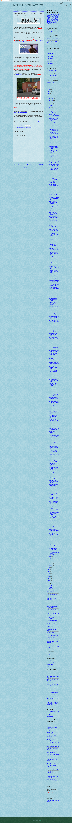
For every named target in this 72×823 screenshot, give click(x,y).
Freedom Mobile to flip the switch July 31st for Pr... (53, 371)
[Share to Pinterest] (29, 125)
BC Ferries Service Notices (52, 620)
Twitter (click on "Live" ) (51, 82)
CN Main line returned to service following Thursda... (53, 359)
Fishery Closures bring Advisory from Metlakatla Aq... (54, 126)
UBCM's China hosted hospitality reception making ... (53, 367)
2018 (49, 567)
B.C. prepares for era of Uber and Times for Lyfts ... (54, 526)
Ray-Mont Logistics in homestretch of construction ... (53, 295)
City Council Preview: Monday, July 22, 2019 (53, 338)
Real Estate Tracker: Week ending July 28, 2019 (54, 179)
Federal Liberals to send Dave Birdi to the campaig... (53, 238)
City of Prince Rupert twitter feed (53, 613)
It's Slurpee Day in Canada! (54, 488)
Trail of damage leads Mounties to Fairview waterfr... (53, 151)
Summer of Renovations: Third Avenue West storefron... (53, 541)
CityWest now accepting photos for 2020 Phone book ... (53, 494)
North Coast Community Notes (52, 692)
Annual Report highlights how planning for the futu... (53, 498)
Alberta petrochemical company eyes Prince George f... (53, 223)
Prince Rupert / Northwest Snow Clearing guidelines (52, 44)
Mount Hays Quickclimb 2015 (52, 738)
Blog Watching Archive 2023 (52, 75)
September (51, 103)
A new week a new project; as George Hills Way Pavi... (54, 436)
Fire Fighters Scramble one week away (54, 472)
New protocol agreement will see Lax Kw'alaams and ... (53, 327)
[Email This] (25, 125)
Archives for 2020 (50, 58)
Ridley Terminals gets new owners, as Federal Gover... (53, 485)
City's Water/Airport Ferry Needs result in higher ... (53, 217)
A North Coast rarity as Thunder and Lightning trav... (53, 311)
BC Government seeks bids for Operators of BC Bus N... (54, 455)
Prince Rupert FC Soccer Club (52, 769)
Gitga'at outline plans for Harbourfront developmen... (53, 123)
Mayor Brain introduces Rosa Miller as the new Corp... (53, 271)
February (51, 563)
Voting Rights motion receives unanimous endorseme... (53, 202)
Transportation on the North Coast (53, 698)
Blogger (41, 820)
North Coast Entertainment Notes (53, 711)
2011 (49, 580)
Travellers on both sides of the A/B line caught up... (53, 195)
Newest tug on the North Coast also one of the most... (53, 490)
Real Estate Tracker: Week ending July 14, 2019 (54, 458)
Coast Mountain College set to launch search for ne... (54, 402)
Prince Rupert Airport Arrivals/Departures (50, 639)
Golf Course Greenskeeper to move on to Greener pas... (54, 165)
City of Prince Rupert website (52, 609)
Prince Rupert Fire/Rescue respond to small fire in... (54, 112)
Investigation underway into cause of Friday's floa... (54, 169)
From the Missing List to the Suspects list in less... (54, 285)
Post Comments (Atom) (22, 167)
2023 (49, 89)
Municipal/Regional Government (52, 653)
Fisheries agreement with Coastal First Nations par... (53, 188)
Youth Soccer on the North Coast (53, 750)
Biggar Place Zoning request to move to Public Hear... (54, 267)
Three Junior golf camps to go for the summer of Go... (54, 388)
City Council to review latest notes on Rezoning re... (54, 331)
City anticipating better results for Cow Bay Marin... (53, 226)
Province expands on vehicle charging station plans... (53, 416)
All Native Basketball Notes (52, 763)
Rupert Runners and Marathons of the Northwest (52, 777)
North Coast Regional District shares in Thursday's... (53, 474)
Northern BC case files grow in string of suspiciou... (53, 343)
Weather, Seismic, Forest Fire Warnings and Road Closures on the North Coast (53, 703)
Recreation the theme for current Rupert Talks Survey (53, 159)
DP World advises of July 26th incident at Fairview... (54, 140)
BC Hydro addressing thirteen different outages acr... (54, 288)
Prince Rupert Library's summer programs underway (53, 523)
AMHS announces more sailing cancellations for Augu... (53, 137)
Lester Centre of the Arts (51, 713)
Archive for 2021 (50, 56)
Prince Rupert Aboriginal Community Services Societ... (53, 468)
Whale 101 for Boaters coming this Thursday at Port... (53, 292)
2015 (49, 573)
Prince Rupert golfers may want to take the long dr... (54, 426)
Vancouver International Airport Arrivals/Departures (52, 645)
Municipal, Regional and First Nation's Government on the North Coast (52, 689)
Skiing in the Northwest (51, 762)
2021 (49, 93)
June (50, 556)
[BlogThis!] (26, 125)
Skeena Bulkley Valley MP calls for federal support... (54, 109)
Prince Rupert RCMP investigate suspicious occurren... (53, 147)
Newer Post (16, 164)
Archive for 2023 (50, 53)
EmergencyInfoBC (50, 626)
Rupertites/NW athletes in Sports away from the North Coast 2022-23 (53, 781)
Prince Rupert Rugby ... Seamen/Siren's (51, 772)
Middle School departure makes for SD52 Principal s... (54, 245)
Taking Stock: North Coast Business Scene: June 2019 (53, 534)
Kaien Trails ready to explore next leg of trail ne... (53, 464)
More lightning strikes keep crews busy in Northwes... (54, 553)
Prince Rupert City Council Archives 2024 (51, 599)
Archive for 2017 (50, 63)
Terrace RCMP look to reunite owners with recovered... (53, 384)
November (51, 100)
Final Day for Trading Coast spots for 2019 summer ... (54, 478)
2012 (49, 578)
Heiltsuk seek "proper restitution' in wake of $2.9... (53, 412)
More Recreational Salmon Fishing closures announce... (54, 513)
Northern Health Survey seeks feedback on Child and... (54, 530)
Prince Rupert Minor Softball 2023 (53, 746)
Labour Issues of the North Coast (53, 687)
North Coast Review (28, 5)
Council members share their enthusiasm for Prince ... (53, 209)
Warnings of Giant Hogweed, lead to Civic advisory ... (53, 234)
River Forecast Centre (51, 637)
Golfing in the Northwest (51, 779)
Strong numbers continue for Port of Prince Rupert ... (53, 363)
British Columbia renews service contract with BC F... (54, 509)
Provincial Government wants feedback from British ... (53, 172)
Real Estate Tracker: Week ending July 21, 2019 (54, 351)
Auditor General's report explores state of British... (54, 130)
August (50, 105)
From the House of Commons (52, 662)
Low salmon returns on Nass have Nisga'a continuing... (53, 299)
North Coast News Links (51, 585)
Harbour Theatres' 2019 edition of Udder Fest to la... (53, 230)
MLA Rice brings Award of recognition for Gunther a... (53, 451)
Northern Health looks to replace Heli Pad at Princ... (53, 502)
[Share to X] (27, 125)
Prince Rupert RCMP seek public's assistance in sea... (54, 317)
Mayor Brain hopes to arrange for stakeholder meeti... (53, 263)
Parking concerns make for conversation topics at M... (54, 241)
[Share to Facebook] (28, 125)
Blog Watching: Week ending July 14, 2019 (53, 461)
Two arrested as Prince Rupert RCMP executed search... (53, 538)
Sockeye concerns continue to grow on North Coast (54, 357)
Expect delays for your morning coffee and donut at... (54, 376)
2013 (49, 576)
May (50, 558)
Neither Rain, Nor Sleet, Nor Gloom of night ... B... (54, 429)
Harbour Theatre (50, 716)
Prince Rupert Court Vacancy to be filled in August (53, 506)
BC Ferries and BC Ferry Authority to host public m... (53, 206)
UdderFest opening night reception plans (24, 127)
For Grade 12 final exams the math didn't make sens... (53, 119)
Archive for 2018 (50, 61)
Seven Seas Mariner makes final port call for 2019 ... (54, 517)
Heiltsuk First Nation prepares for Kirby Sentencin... (52, 432)
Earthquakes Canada (50, 632)
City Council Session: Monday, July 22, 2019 (53, 341)
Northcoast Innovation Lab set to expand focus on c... (53, 545)
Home (29, 164)
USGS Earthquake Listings (52, 633)
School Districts (49, 654)
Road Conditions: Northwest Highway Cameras (52, 607)
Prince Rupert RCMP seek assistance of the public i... (54, 281)
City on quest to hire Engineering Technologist (54, 220)
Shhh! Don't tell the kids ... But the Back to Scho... (53, 420)
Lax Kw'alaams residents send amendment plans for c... (53, 307)
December (51, 98)
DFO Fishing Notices (50, 622)
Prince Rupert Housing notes (52, 594)
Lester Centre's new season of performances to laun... (54, 260)
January (50, 565)
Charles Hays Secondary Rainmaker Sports (51, 725)
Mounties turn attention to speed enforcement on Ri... (53, 253)
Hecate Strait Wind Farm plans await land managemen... (53, 443)
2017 (49, 569)
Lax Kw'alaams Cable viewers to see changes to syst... (53, 143)
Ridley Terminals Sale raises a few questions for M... (54, 398)
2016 (49, 571)
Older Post (41, 164)
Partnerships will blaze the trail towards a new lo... (53, 395)
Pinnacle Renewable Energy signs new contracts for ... (52, 303)
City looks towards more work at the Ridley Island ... (54, 115)
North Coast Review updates (52, 31)
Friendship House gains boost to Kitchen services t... (54, 191)
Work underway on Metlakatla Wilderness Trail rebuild (53, 324)
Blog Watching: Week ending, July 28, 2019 (53, 182)
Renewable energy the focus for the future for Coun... (53, 380)
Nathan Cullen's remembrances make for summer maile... (54, 440)
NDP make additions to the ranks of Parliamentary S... (54, 176)
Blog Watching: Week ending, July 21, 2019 (53, 354)
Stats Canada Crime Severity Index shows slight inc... (53, 213)
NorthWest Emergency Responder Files (51, 588)
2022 (49, 91)
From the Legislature (50, 664)
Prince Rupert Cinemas (51, 714)
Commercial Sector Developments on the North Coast (52, 674)
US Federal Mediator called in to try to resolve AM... (54, 185)
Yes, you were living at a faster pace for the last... (53, 314)
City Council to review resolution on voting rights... (53, 334)
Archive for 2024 (50, 51)
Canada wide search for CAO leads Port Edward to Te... (53, 155)
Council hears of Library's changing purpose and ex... (53, 275)
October (50, 102)
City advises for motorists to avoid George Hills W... (54, 162)
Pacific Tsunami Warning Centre (52, 635)
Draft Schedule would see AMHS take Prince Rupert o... (53, 423)
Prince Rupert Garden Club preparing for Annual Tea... (54, 549)
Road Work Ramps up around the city (53, 520)
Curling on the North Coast (51, 768)
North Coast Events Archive (52, 70)
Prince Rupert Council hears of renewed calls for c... (54, 257)
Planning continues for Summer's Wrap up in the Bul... (54, 447)
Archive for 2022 (50, 55)
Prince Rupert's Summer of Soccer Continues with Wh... (54, 198)
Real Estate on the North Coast (52, 696)
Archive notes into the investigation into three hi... (53, 347)
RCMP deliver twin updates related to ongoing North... (54, 321)
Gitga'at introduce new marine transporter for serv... (53, 391)
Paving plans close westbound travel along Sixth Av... (53, 481)
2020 (49, 95)
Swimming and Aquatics (51, 752)
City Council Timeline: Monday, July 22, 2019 (53, 278)
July (50, 107)
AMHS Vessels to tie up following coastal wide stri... (53, 249)
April (50, 560)
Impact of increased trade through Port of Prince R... (53, 133)
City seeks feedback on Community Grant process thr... (53, 405)
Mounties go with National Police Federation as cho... (53, 408)
